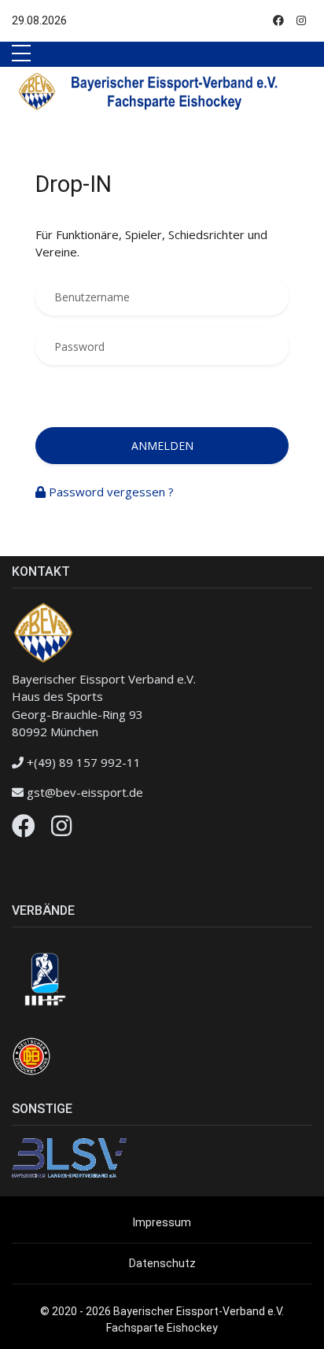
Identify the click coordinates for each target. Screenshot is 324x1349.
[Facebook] (23, 830)
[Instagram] (61, 830)
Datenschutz (162, 1263)
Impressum (162, 1222)
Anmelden (162, 445)
